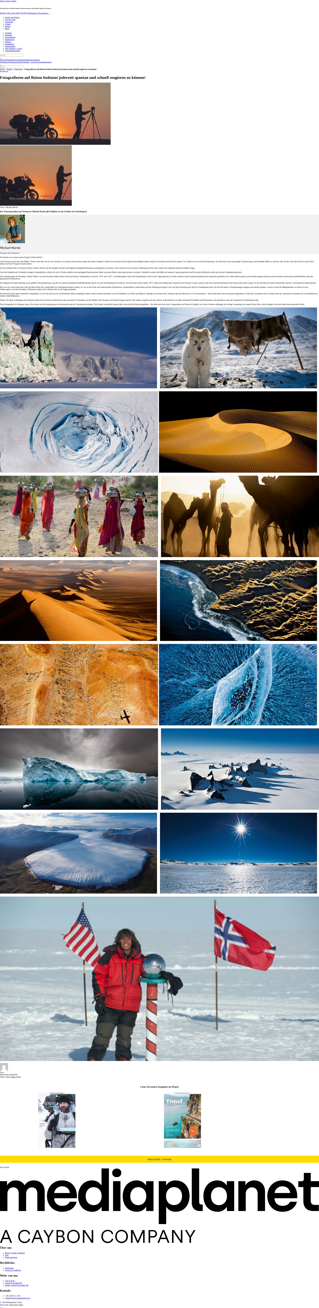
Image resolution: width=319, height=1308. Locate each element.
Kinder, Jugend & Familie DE (17, 1285)
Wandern (8, 35)
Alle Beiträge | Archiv (13, 49)
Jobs (6, 1255)
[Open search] (1, 58)
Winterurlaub (10, 46)
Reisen (7, 26)
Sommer (8, 33)
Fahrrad (8, 42)
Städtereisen (9, 40)
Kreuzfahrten (10, 37)
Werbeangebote (11, 1257)
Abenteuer (9, 22)
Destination (9, 44)
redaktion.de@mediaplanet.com (17, 1298)
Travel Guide (10, 20)
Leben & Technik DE (13, 1283)
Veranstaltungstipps (12, 51)
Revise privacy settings (16, 1305)
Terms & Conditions (13, 1270)
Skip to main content (8, 1)
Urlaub (7, 24)
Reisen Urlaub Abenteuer (15, 1253)
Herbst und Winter (12, 17)
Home (2, 69)
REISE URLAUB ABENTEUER (24, 13)
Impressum (9, 1268)
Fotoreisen (18, 69)
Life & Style (10, 1281)
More (7, 29)
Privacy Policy (4, 1305)
